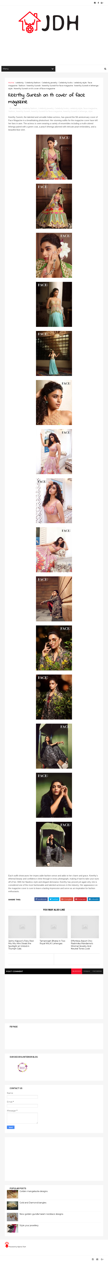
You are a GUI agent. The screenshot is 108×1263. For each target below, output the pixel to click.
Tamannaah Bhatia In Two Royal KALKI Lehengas (52, 942)
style (10, 88)
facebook (97, 971)
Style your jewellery (29, 1225)
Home (11, 82)
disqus (87, 971)
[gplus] (102, 3)
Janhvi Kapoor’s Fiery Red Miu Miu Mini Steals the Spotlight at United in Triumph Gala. (20, 945)
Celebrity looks (65, 82)
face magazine (90, 108)
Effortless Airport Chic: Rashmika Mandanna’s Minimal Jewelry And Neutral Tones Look (82, 945)
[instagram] (95, 3)
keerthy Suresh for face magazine (57, 85)
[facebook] (98, 3)
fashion (22, 85)
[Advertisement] (54, 42)
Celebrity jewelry (49, 82)
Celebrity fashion (32, 82)
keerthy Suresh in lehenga (86, 85)
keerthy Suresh (34, 85)
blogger (77, 971)
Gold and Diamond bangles (33, 1202)
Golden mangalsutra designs (34, 1191)
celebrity (19, 82)
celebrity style (80, 82)
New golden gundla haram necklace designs (41, 1214)
